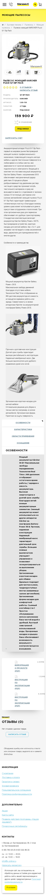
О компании (7, 773)
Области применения (23, 436)
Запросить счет (13, 138)
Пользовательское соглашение (16, 790)
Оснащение (23, 443)
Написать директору (11, 865)
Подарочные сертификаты (14, 826)
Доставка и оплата (11, 778)
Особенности (23, 423)
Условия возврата (10, 786)
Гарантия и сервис (11, 782)
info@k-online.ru (9, 861)
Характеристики (23, 429)
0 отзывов (25, 87)
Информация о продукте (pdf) (22, 668)
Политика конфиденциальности (17, 794)
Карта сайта (8, 815)
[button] (17, 734)
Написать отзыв (29, 90)
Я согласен (11, 887)
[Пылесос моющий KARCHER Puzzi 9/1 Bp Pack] (10, 72)
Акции (5, 811)
